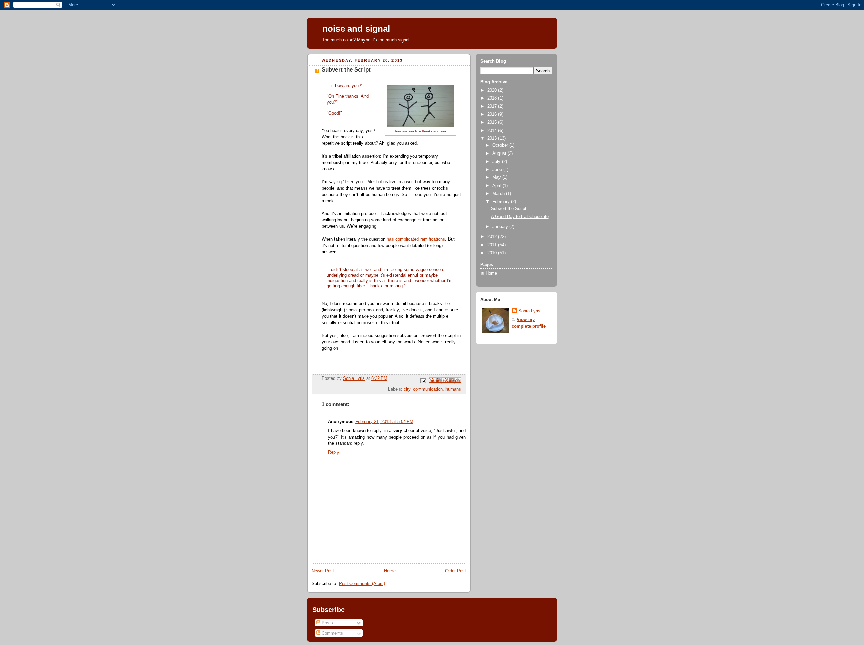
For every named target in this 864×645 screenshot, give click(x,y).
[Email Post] (423, 380)
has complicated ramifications (416, 239)
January (500, 226)
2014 (492, 130)
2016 (492, 114)
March (499, 193)
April (497, 185)
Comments (331, 633)
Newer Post (323, 571)
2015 (492, 122)
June (497, 169)
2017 (492, 106)
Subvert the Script (508, 208)
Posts (326, 622)
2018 (492, 98)
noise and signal (356, 29)
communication (428, 389)
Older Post (455, 571)
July (497, 161)
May (497, 177)
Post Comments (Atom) (362, 583)
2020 (492, 90)
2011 (492, 245)
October (500, 145)
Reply (333, 452)
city (407, 389)
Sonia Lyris (529, 311)
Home (390, 571)
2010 (492, 253)
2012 (492, 236)
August (500, 153)
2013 (492, 138)
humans (453, 389)
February (501, 201)
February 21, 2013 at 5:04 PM (384, 421)
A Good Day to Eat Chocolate (520, 216)
